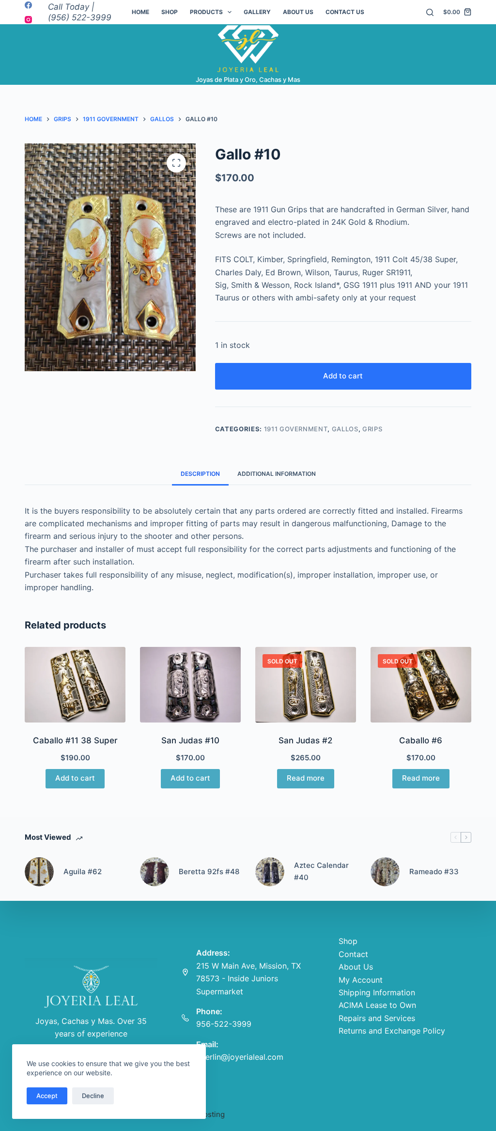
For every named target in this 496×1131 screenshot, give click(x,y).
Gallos (345, 429)
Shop (169, 12)
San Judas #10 (190, 740)
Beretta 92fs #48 (209, 871)
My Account (361, 980)
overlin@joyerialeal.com (239, 1057)
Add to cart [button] (75, 778)
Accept (47, 1096)
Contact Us (345, 12)
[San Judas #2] (305, 685)
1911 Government (296, 429)
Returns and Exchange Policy (392, 1031)
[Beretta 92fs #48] (154, 871)
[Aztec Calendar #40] (269, 871)
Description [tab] (200, 473)
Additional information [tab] (276, 473)
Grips (372, 429)
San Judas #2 (305, 740)
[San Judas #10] (190, 685)
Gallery (257, 12)
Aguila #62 (82, 871)
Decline (93, 1096)
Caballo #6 (420, 740)
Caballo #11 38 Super (75, 740)
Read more (306, 778)
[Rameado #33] (385, 871)
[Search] (430, 12)
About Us (298, 12)
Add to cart (343, 375)
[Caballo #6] (421, 685)
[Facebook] (28, 5)
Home (140, 12)
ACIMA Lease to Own (377, 1005)
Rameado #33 (434, 871)
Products (206, 12)
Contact (353, 954)
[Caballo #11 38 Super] (75, 685)
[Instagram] (28, 19)
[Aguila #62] (39, 871)
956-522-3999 (223, 1024)
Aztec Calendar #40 (321, 871)
